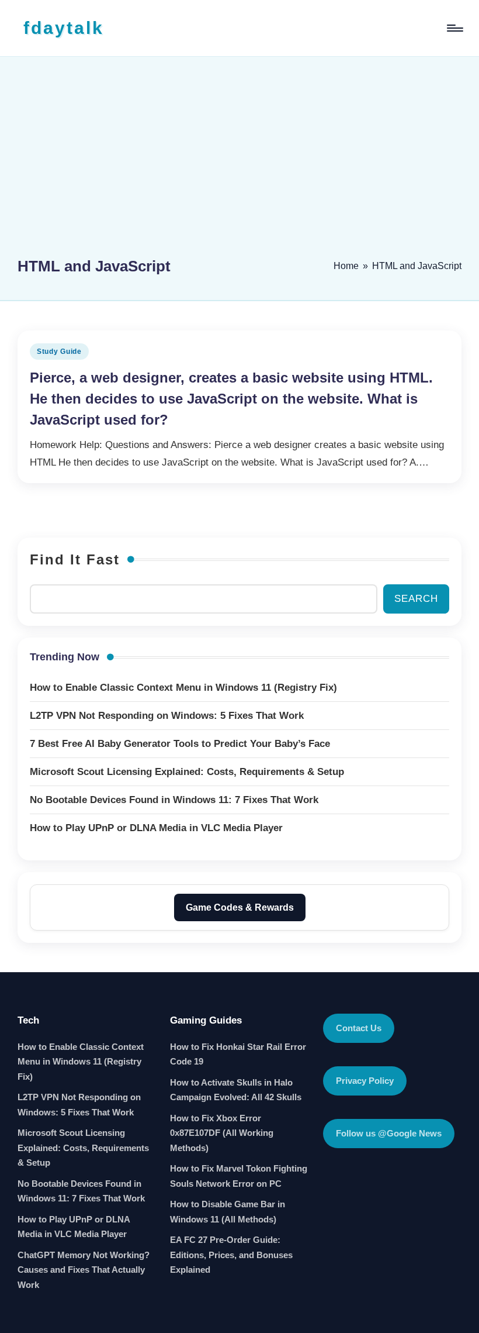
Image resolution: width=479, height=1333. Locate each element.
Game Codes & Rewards (240, 907)
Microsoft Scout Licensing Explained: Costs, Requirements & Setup (83, 1147)
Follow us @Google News (389, 1133)
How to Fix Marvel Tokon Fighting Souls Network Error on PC (238, 1176)
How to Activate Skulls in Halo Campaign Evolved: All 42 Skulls (235, 1090)
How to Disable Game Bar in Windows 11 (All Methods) (227, 1211)
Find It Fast (75, 559)
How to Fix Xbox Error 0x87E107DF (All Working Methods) (221, 1133)
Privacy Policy (365, 1081)
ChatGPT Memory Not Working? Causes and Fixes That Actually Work (84, 1270)
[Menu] (454, 28)
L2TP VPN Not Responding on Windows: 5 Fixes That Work (79, 1104)
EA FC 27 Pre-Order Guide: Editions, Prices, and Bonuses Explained (231, 1255)
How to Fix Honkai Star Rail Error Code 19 (238, 1054)
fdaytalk (63, 27)
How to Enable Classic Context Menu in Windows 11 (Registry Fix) (81, 1061)
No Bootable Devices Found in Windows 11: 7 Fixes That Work (81, 1191)
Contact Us (358, 1028)
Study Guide (59, 351)
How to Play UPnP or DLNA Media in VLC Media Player (74, 1226)
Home (346, 266)
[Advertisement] (239, 162)
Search (416, 598)
